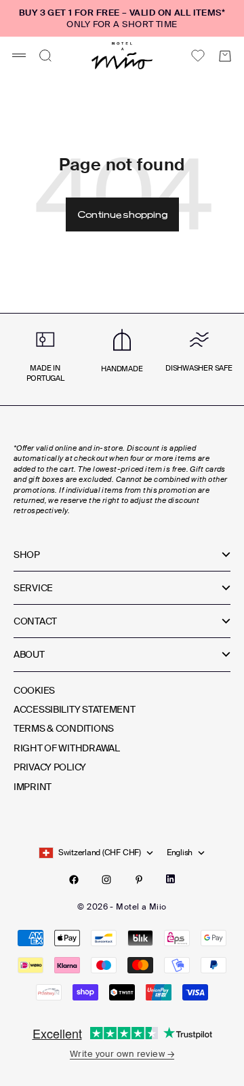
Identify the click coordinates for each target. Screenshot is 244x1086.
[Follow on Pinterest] (139, 879)
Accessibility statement (75, 709)
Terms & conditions (64, 728)
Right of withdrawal (67, 748)
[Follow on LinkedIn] (170, 879)
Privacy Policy (50, 767)
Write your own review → (122, 1054)
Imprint (33, 787)
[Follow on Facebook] (73, 879)
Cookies (34, 690)
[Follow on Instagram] (106, 879)
